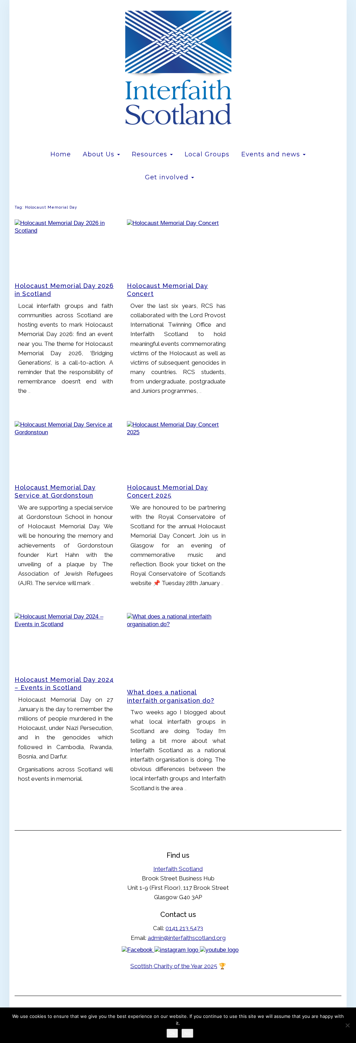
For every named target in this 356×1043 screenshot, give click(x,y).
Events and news (271, 154)
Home (60, 154)
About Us (99, 154)
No (187, 1033)
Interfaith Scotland (178, 868)
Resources (150, 154)
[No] (347, 1025)
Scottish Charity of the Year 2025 (173, 966)
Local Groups (207, 154)
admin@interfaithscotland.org (187, 937)
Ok (172, 1033)
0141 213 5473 (184, 928)
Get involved (168, 177)
